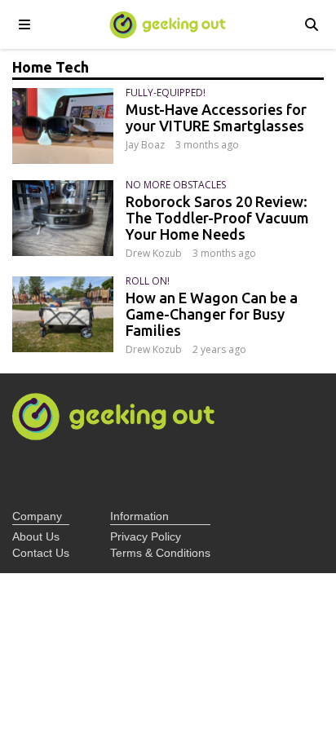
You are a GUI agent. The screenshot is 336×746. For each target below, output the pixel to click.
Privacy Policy (145, 536)
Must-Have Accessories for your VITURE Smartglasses (216, 117)
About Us (36, 536)
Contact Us (40, 552)
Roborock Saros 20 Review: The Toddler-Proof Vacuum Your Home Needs (217, 217)
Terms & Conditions (160, 552)
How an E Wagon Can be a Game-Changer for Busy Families (212, 313)
